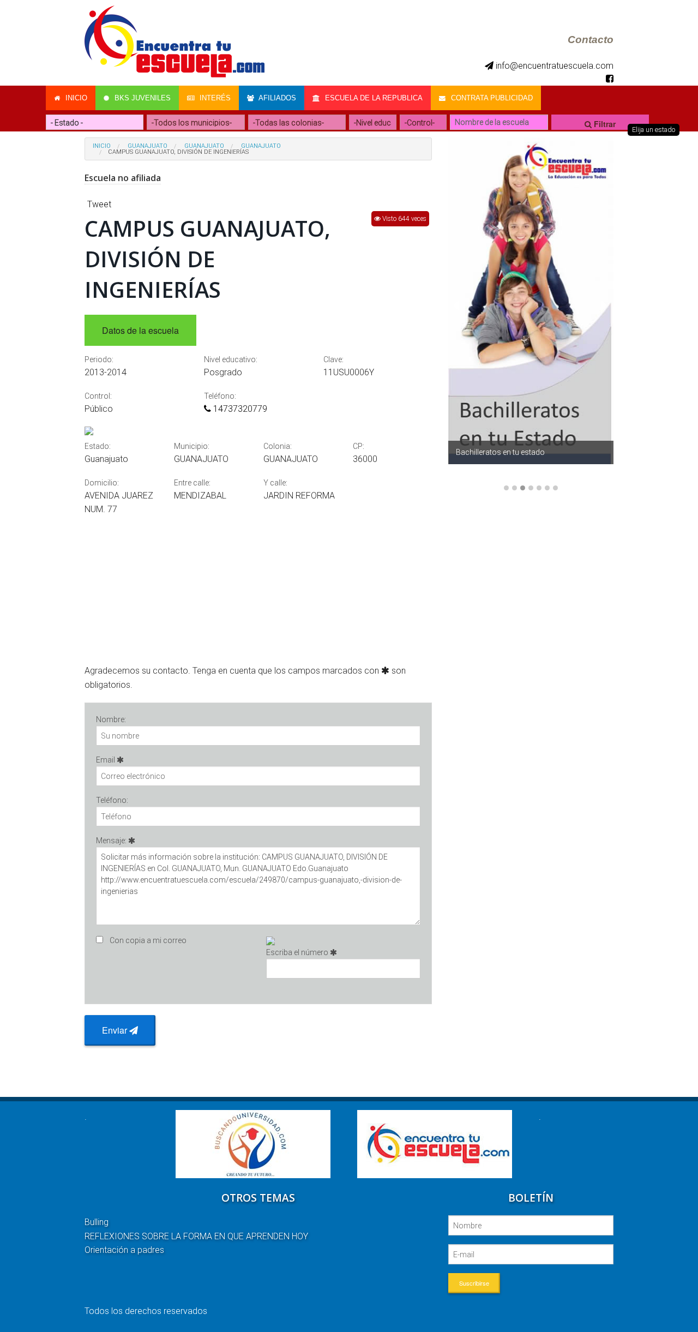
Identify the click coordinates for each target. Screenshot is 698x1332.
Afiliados (276, 98)
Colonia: (277, 446)
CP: (358, 446)
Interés (214, 98)
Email (106, 759)
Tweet (99, 204)
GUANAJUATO (204, 145)
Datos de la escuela (140, 330)
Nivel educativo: (230, 359)
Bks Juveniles (141, 98)
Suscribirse (474, 1283)
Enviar (115, 1030)
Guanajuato (147, 145)
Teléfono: (220, 396)
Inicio (75, 98)
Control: (98, 396)
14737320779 (239, 409)
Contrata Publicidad (491, 98)
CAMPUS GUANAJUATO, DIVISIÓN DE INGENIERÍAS (178, 151)
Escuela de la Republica (373, 98)
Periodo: (99, 359)
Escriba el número (298, 952)
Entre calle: (192, 482)
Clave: (333, 359)
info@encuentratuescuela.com (553, 66)
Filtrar (604, 123)
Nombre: (111, 719)
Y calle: (275, 482)
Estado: (98, 446)
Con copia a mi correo (148, 940)
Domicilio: (102, 482)
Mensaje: (112, 840)
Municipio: (191, 446)
